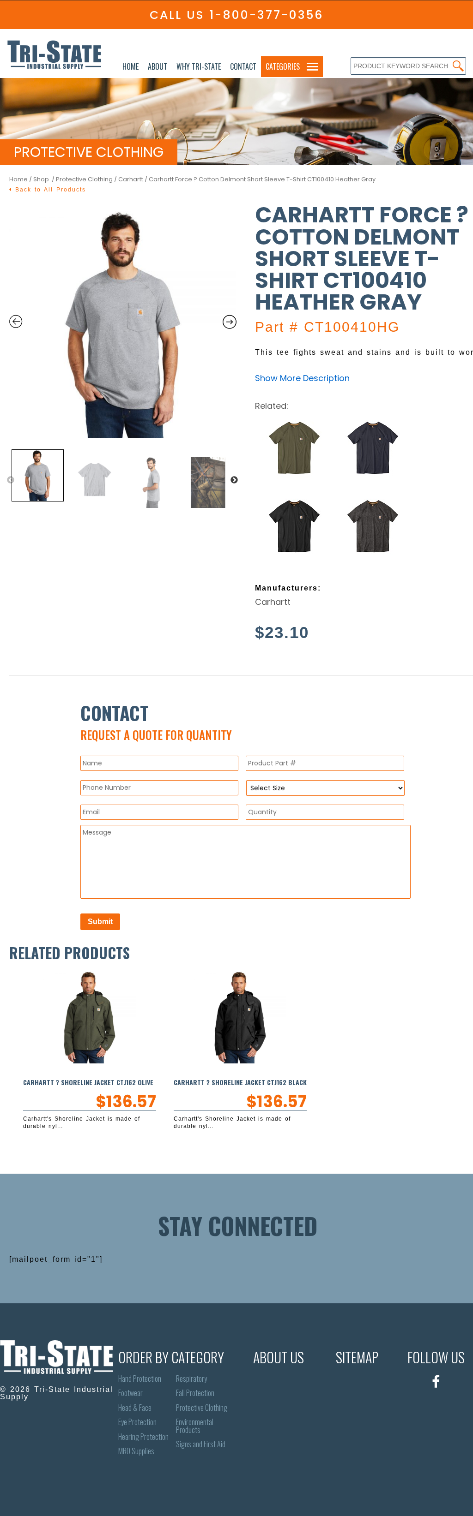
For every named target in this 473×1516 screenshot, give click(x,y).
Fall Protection (195, 1393)
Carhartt (130, 179)
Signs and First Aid (200, 1444)
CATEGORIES (283, 66)
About (157, 66)
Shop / (44, 179)
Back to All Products (49, 189)
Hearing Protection (143, 1437)
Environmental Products (194, 1425)
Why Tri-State (198, 66)
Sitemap (357, 1357)
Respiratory (191, 1379)
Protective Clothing (84, 179)
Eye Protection (137, 1422)
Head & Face (135, 1408)
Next (234, 480)
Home (130, 66)
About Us (278, 1357)
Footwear (130, 1393)
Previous (10, 480)
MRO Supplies (136, 1451)
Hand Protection (139, 1379)
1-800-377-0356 (266, 15)
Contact (243, 66)
